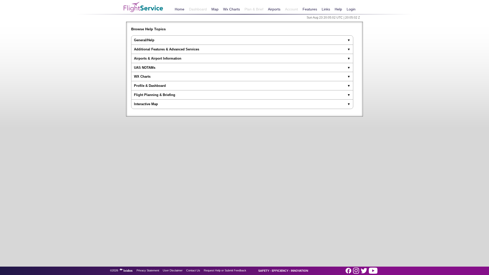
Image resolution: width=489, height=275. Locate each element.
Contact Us (193, 270)
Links (326, 9)
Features (310, 9)
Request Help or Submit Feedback (225, 270)
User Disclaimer (173, 270)
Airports (274, 9)
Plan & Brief (253, 9)
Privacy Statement (148, 270)
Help (338, 9)
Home (179, 9)
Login (351, 9)
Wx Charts (231, 9)
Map (215, 9)
